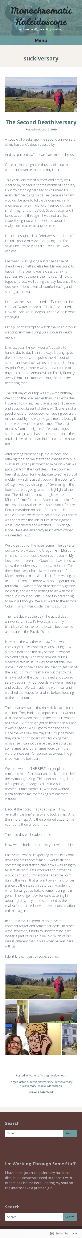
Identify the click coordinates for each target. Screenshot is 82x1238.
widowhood (54, 1086)
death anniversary (41, 1082)
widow (42, 1086)
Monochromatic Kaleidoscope (41, 16)
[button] (41, 982)
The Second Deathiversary (41, 122)
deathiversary (63, 1082)
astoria (23, 1082)
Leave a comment (41, 1092)
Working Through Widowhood (47, 1075)
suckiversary (28, 1086)
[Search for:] (41, 1133)
